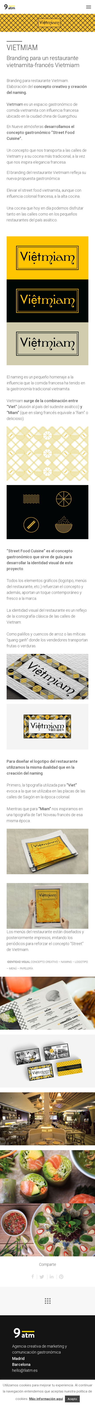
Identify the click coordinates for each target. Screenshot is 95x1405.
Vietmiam (15, 104)
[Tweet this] (42, 1277)
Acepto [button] (72, 1399)
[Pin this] (61, 1277)
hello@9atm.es (25, 1370)
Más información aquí (46, 1399)
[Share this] (33, 1277)
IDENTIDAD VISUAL (18, 961)
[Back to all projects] (47, 1300)
